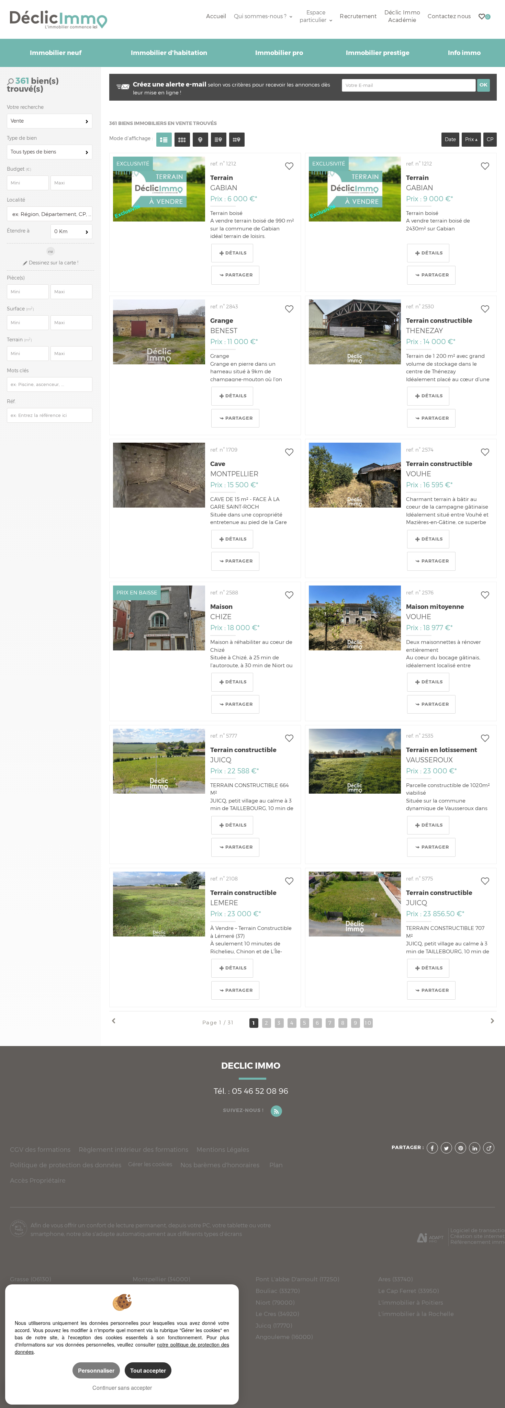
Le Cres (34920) (277, 1313)
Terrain (19, 339)
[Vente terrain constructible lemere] (159, 904)
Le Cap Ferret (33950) (408, 1290)
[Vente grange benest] (159, 331)
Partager (239, 275)
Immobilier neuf (55, 53)
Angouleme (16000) (284, 1336)
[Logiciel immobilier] (430, 1235)
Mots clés (18, 370)
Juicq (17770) (274, 1325)
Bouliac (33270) (278, 1290)
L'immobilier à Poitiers (410, 1302)
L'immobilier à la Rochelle (416, 1313)
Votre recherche (25, 107)
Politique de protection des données (65, 1165)
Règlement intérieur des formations (133, 1149)
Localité (16, 200)
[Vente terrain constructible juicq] (159, 761)
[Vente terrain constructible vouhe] (355, 475)
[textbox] (51, 214)
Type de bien (22, 138)
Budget (16, 169)
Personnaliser (96, 1370)
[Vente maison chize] (159, 618)
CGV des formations (40, 1149)
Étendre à (18, 231)
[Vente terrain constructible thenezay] (355, 331)
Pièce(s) (15, 278)
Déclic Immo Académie (402, 16)
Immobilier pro (279, 53)
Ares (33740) (395, 1279)
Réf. (11, 401)
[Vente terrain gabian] (159, 189)
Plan (276, 1165)
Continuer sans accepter (122, 1388)
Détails (236, 253)
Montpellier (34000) (161, 1279)
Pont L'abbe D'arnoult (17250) (297, 1279)
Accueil (216, 16)
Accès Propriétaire (38, 1180)
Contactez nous (449, 16)
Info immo (464, 53)
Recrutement (358, 16)
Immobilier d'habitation (169, 53)
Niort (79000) (275, 1302)
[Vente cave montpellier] (159, 475)
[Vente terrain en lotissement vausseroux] (355, 761)
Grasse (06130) (30, 1279)
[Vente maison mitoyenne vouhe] (355, 618)
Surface (20, 308)
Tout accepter (148, 1370)
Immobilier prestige (377, 53)
